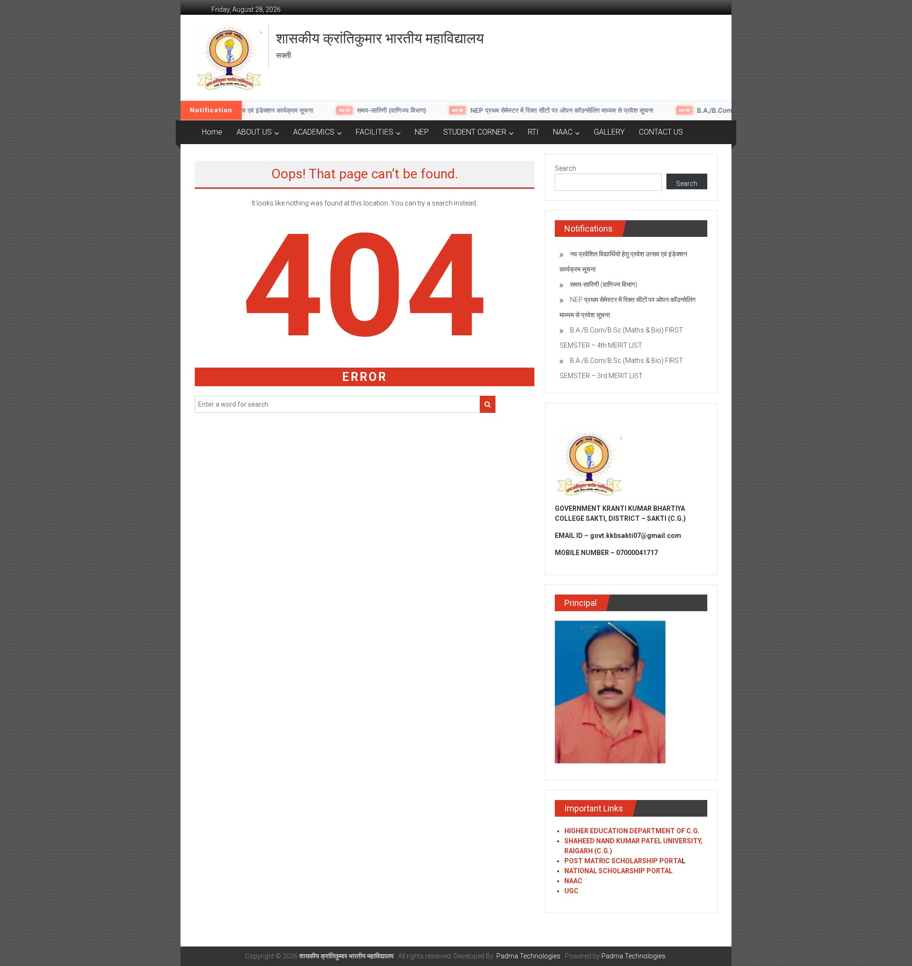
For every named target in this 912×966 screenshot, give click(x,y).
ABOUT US (254, 132)
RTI (533, 132)
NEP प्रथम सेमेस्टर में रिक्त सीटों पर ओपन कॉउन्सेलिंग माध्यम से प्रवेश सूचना (421, 110)
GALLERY (609, 132)
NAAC (562, 132)
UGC (571, 891)
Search (565, 168)
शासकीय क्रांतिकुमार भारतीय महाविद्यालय (380, 38)
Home (212, 132)
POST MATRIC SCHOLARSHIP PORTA (623, 861)
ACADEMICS (313, 132)
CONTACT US (661, 132)
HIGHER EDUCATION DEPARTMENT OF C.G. (632, 831)
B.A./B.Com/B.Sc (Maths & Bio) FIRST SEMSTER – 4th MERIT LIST (658, 110)
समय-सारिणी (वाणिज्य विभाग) (251, 110)
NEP (422, 132)
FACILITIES (374, 132)
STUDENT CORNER (474, 132)
